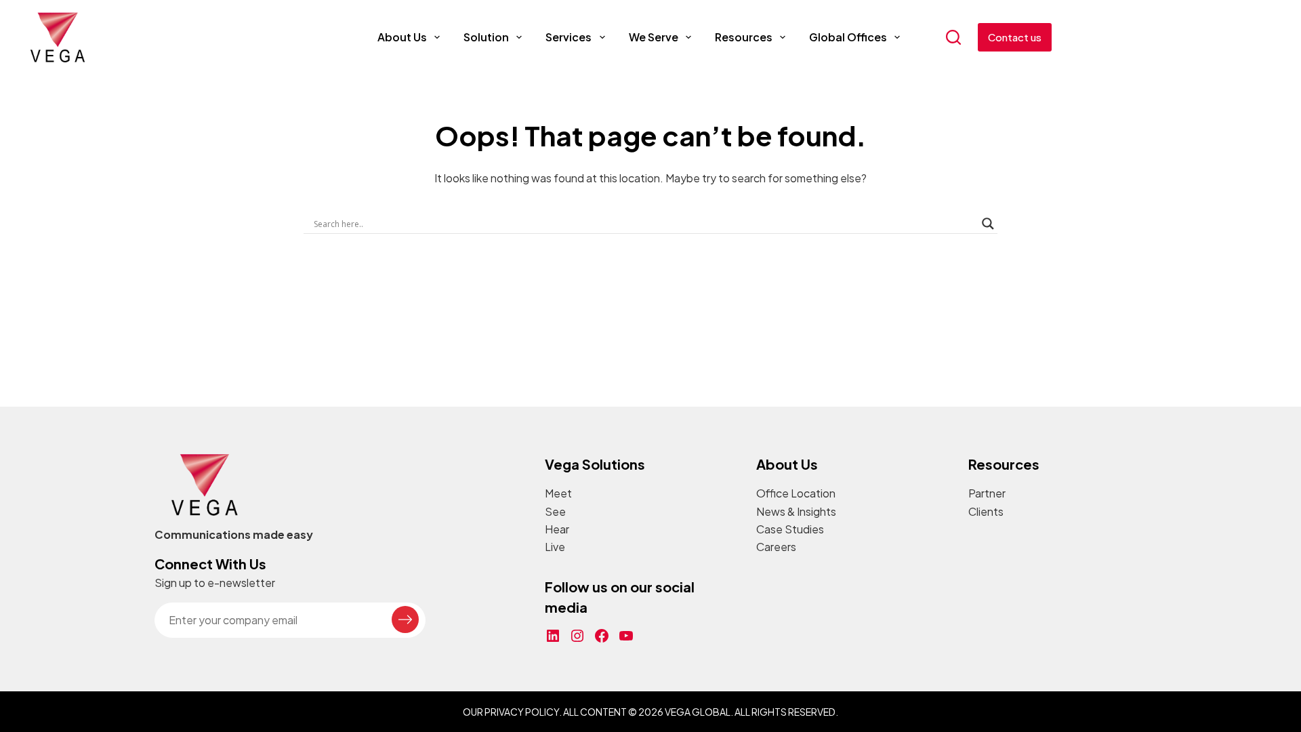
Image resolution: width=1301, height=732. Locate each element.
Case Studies (790, 529)
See (555, 511)
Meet (558, 493)
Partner (987, 493)
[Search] (953, 37)
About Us (402, 37)
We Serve (653, 37)
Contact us (1014, 36)
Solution (486, 37)
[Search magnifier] (987, 223)
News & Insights (796, 511)
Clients (986, 511)
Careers (776, 547)
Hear (557, 529)
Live (555, 547)
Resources (743, 37)
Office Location (795, 493)
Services (568, 37)
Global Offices (848, 37)
